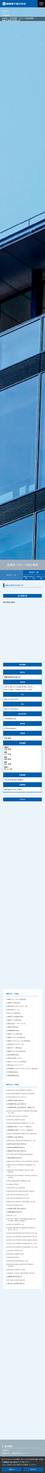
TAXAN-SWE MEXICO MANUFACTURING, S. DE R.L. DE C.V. (22, 1228)
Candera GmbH (13, 1184)
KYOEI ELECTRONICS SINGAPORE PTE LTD (22, 1236)
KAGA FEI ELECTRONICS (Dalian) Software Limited (22, 1176)
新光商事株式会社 (13, 1075)
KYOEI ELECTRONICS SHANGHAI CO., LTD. (22, 1243)
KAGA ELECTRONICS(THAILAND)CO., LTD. (22, 1140)
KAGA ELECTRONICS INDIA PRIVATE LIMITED (23, 1161)
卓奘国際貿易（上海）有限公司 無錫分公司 (21, 1107)
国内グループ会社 (33, 577)
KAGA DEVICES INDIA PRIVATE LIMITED (21, 1191)
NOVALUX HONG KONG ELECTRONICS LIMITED (21, 1265)
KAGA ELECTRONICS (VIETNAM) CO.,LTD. (22, 1201)
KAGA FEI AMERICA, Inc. (16, 1224)
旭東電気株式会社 (13, 1030)
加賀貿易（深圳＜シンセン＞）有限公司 (19, 1126)
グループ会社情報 (26, 18)
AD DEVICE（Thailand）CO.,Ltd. (18, 1194)
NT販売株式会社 (13, 1072)
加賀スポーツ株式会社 (15, 1048)
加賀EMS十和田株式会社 (15, 1016)
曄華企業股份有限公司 (15, 1212)
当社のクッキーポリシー (11, 1462)
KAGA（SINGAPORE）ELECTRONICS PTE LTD (22, 1233)
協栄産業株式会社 (13, 1055)
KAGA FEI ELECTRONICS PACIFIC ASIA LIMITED (21, 1171)
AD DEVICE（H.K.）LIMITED (16, 1188)
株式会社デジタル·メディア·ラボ (18, 1006)
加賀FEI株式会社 (13, 1027)
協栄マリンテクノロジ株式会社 (17, 1061)
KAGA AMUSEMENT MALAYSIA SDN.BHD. (21, 1093)
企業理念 (5, 1450)
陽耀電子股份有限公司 (15, 1276)
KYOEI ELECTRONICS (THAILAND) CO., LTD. (23, 1247)
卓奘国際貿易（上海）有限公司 (17, 1104)
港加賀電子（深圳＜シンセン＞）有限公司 (20, 1130)
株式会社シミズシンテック (16, 1065)
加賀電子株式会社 (14, 3)
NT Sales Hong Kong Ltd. (16, 1280)
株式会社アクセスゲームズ (16, 1044)
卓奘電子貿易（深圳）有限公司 (17, 1208)
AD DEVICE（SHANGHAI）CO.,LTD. (19, 1198)
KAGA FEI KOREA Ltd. (15, 1205)
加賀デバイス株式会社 (14, 1020)
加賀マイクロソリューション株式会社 (19, 1041)
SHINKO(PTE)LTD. (14, 1257)
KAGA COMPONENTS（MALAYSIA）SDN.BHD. (22, 1133)
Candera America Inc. (15, 1250)
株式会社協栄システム (14, 1058)
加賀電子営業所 (26, 577)
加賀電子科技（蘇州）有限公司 (17, 1151)
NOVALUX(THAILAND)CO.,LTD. (18, 1261)
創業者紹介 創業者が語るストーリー (15, 1453)
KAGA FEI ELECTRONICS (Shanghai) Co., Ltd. (22, 1165)
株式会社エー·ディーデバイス (17, 1023)
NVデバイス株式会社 (14, 1013)
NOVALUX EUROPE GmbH (16, 1269)
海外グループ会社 (41, 577)
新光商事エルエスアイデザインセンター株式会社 (23, 1068)
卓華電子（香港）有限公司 (15, 1100)
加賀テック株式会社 (14, 1003)
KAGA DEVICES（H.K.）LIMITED (18, 1116)
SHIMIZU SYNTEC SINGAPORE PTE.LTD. (21, 1273)
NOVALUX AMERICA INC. (16, 1254)
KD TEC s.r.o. (12, 1215)
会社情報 (13, 18)
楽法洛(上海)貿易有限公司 (16, 1283)
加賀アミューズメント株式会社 (17, 999)
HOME (5, 18)
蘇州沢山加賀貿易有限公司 (16, 1147)
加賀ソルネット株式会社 (15, 1034)
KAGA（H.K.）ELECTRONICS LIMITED (20, 1090)
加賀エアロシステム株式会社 (17, 1051)
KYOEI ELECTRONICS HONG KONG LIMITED (22, 1240)
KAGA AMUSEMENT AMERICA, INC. (19, 1181)
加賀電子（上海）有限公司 (15, 1137)
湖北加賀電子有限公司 (15, 1158)
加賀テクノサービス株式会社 (16, 1037)
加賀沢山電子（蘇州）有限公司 (17, 1144)
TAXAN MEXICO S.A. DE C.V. (17, 1097)
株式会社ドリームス (14, 1009)
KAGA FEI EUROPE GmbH (16, 1120)
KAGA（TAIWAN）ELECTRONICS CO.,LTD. (21, 1123)
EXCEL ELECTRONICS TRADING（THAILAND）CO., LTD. (23, 1112)
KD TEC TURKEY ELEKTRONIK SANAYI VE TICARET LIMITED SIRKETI (22, 1220)
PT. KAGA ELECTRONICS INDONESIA (20, 1154)
